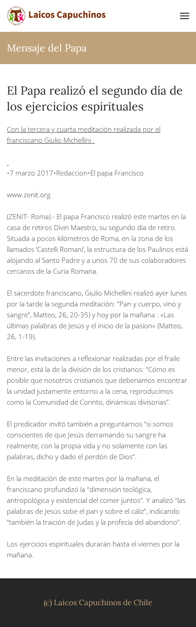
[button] (184, 16)
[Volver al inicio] (57, 16)
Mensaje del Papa (47, 47)
